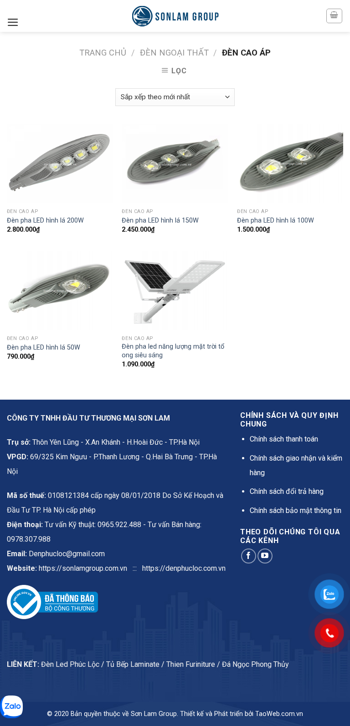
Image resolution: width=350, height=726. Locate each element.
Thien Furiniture (190, 664)
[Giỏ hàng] (334, 16)
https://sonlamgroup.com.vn (83, 568)
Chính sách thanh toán (284, 439)
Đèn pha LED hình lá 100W (275, 220)
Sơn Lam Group (154, 714)
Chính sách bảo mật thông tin (295, 510)
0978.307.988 (29, 539)
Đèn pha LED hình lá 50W (43, 347)
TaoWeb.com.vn (279, 714)
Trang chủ (102, 52)
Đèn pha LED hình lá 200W (45, 220)
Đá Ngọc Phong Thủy (255, 664)
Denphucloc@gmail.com (67, 553)
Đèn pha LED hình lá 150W (160, 220)
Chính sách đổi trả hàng (287, 491)
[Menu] (13, 22)
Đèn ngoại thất (174, 52)
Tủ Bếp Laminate (133, 664)
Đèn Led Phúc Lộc (70, 664)
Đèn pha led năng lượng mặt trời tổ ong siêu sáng (173, 351)
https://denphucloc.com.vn (184, 568)
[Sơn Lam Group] (175, 16)
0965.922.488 (119, 524)
